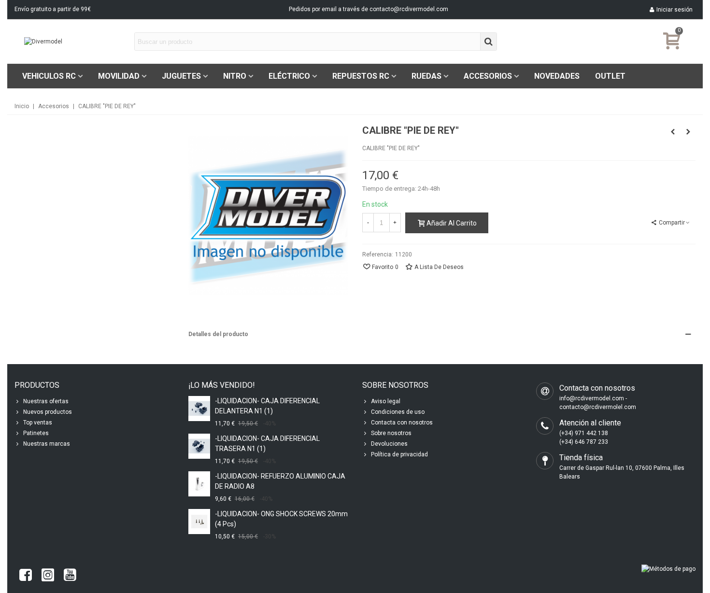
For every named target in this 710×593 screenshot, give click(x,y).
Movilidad (119, 76)
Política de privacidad (399, 454)
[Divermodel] (77, 41)
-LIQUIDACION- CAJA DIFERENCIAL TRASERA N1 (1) (267, 443)
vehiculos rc (49, 76)
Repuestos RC (360, 76)
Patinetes (36, 433)
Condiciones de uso (398, 412)
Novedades (557, 76)
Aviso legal (385, 401)
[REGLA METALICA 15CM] (688, 132)
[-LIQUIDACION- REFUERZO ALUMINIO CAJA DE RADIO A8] (199, 483)
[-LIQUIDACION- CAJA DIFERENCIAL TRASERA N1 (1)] (199, 446)
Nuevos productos (47, 412)
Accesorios (488, 76)
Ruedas (426, 76)
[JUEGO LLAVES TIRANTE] (673, 132)
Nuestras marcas (46, 443)
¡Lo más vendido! (221, 385)
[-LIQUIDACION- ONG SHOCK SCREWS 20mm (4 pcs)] (199, 521)
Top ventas (37, 422)
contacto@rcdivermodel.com (408, 9)
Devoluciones (389, 443)
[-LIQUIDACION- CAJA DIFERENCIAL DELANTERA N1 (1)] (199, 408)
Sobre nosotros (391, 433)
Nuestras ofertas (46, 401)
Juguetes (181, 76)
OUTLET (610, 76)
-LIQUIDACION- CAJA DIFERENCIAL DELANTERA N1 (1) (267, 406)
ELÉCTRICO (289, 76)
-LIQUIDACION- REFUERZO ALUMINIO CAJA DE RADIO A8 (280, 481)
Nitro (234, 76)
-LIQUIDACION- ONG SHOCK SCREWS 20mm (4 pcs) (281, 519)
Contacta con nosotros (402, 422)
